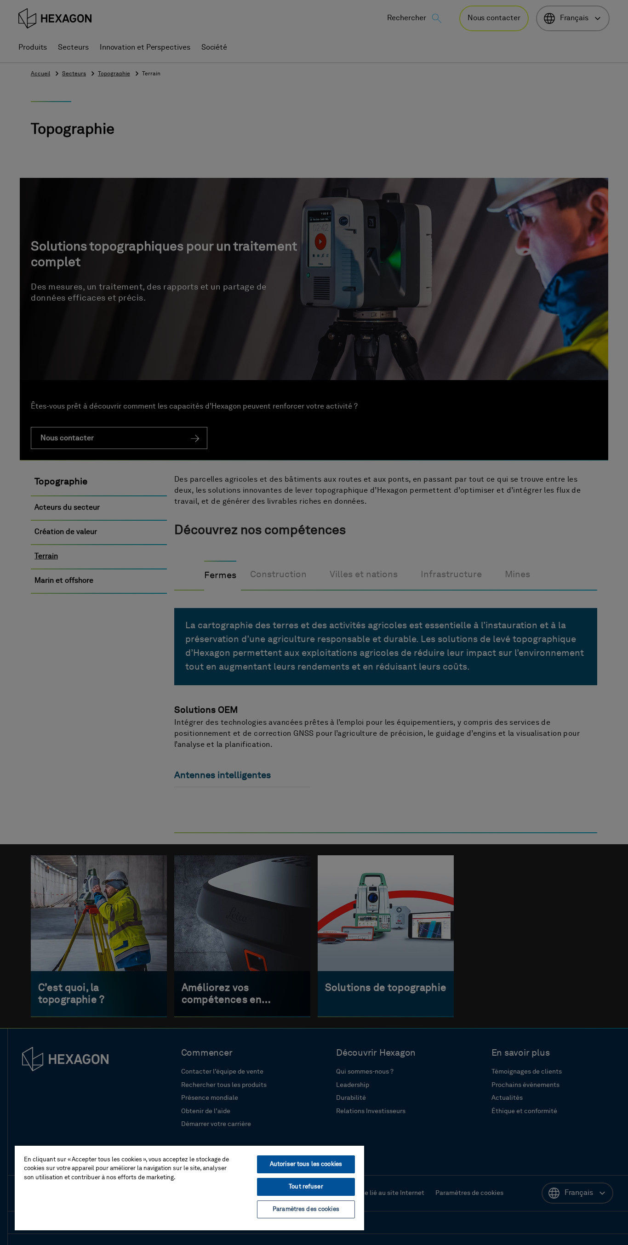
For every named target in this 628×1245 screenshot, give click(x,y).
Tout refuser (306, 1187)
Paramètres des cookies (306, 1209)
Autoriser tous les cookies (306, 1164)
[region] (189, 1187)
